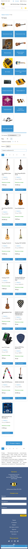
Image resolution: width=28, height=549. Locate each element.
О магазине (14, 522)
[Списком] (7, 139)
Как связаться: (4, 501)
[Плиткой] (11, 139)
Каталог (7, 14)
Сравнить (5, 177)
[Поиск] (21, 8)
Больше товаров (15, 443)
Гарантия (14, 529)
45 (17, 141)
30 (15, 141)
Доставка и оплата (14, 527)
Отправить (23, 515)
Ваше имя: (3, 496)
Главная (3, 14)
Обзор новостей (14, 532)
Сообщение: (4, 507)
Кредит (14, 525)
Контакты (14, 534)
